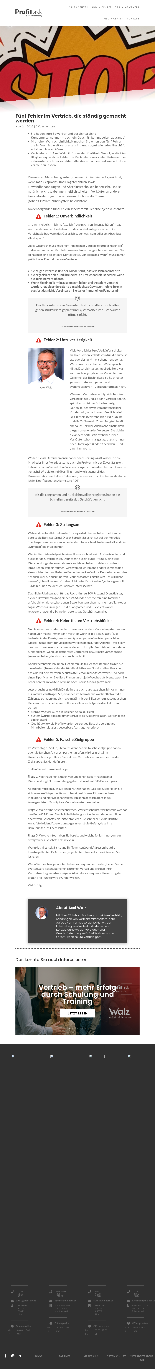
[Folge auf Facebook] (6, 1356)
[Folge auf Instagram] (13, 1356)
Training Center (127, 7)
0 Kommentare (45, 126)
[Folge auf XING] (20, 1356)
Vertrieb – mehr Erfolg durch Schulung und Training (77, 994)
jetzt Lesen (78, 1013)
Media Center (114, 18)
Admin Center (102, 7)
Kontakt (133, 18)
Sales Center (78, 7)
